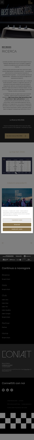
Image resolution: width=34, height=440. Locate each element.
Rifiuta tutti (17, 224)
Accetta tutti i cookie (17, 229)
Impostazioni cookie (17, 220)
